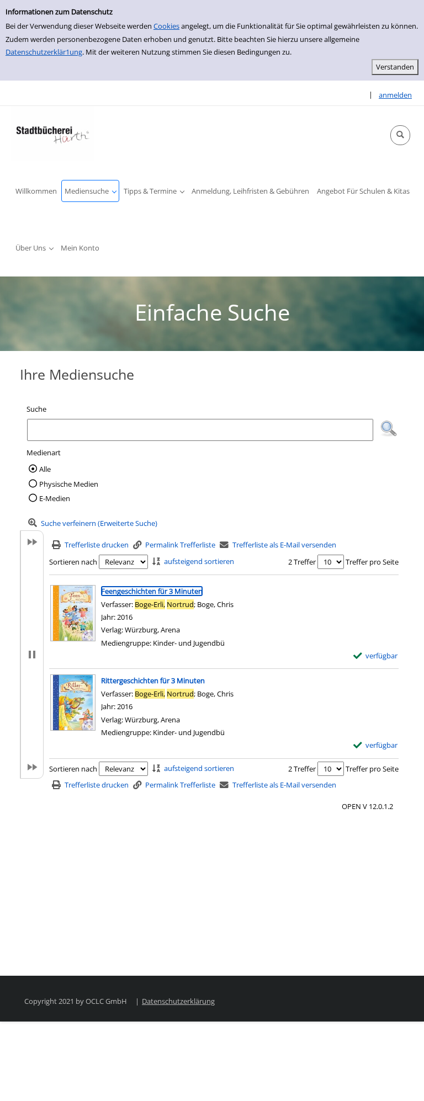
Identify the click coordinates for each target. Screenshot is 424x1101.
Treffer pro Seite (372, 562)
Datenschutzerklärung (178, 1001)
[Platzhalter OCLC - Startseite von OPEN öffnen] (52, 133)
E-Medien (54, 498)
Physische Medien (68, 484)
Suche (36, 409)
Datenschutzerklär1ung (44, 52)
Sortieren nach (73, 562)
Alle (45, 469)
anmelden (395, 95)
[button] (400, 135)
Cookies (166, 26)
